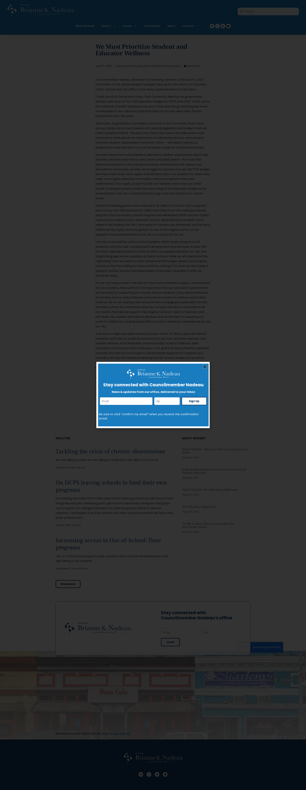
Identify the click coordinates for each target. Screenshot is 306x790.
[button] (204, 366)
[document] (153, 395)
